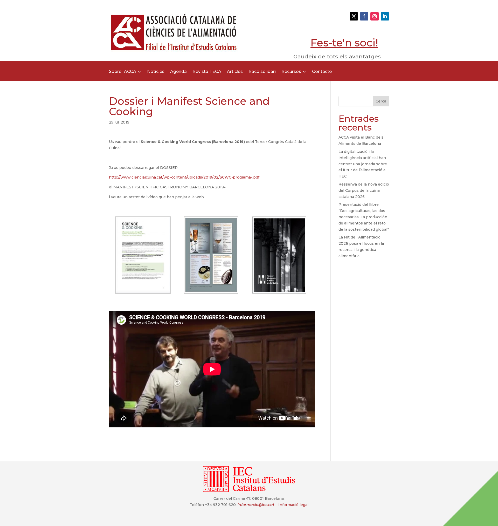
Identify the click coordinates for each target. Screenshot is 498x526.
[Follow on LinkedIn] (385, 16)
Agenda (178, 72)
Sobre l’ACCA (122, 72)
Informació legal (293, 504)
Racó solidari (262, 72)
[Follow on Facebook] (364, 16)
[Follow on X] (354, 16)
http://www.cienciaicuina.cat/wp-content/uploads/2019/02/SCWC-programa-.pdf (184, 177)
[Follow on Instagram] (374, 16)
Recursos (291, 72)
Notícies (155, 72)
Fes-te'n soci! (344, 42)
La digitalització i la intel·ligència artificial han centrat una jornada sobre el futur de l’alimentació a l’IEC (362, 164)
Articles (235, 72)
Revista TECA (206, 72)
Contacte (322, 72)
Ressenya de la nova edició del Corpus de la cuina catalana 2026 (363, 190)
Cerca (381, 101)
